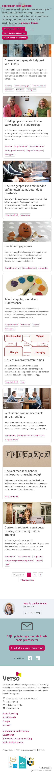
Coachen (8, 86)
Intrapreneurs (37, 557)
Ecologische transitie (13, 742)
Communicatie (10, 436)
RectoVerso (20, 90)
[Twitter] (28, 658)
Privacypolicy (8, 750)
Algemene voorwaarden (26, 750)
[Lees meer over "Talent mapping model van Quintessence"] (27, 303)
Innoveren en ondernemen (16, 731)
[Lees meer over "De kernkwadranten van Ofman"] (27, 360)
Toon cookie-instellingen (14, 33)
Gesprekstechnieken (37, 147)
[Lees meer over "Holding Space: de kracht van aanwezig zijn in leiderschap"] (27, 127)
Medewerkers (25, 325)
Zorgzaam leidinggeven (34, 151)
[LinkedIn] (36, 658)
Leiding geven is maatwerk (14, 151)
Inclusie (7, 725)
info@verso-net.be (14, 705)
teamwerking (25, 215)
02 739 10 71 (12, 702)
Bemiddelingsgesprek (12, 268)
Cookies (42, 750)
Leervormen (9, 90)
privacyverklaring (29, 23)
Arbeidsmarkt (9, 717)
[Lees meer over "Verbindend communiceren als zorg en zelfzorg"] (27, 415)
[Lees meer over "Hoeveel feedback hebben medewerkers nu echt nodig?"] (27, 472)
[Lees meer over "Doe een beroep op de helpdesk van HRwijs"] (27, 64)
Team (22, 382)
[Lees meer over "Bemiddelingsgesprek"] (27, 246)
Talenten (36, 325)
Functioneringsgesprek (22, 86)
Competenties (10, 557)
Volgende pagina (27, 580)
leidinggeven (31, 90)
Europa (6, 721)
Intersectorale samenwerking (17, 738)
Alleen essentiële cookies (15, 38)
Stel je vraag (34, 612)
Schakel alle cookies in (13, 29)
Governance (8, 734)
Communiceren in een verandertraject (31, 436)
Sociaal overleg (10, 713)
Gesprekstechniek (39, 86)
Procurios (47, 770)
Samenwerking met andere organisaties (19, 561)
